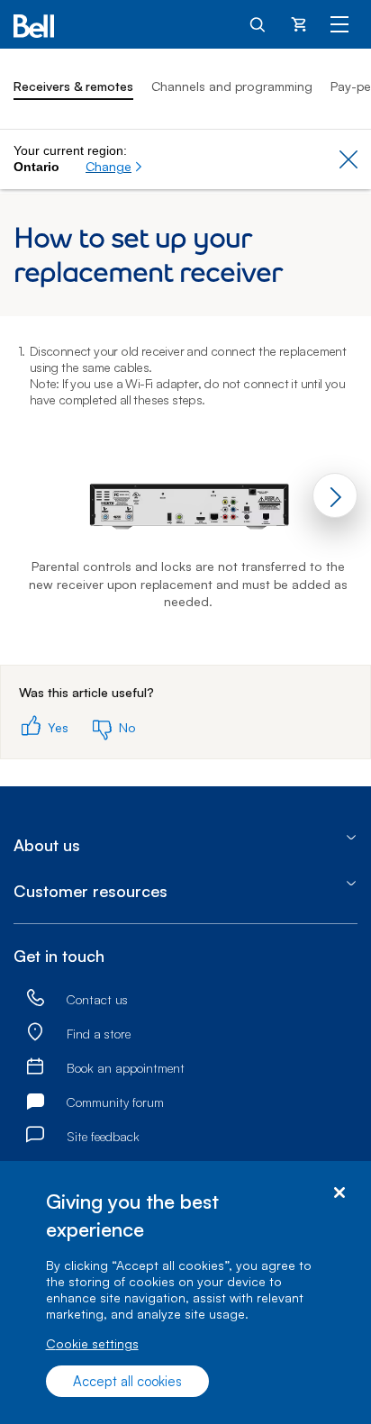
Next (334, 495)
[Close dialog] (339, 1193)
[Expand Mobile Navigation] (339, 23)
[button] (114, 167)
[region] (185, 1292)
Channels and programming (231, 86)
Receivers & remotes (73, 86)
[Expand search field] (258, 23)
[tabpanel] (185, 490)
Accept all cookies (127, 1381)
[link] (35, 999)
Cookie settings (92, 1343)
